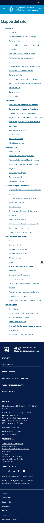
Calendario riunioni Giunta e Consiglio (23, 36)
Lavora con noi (14, 87)
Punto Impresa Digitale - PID (19, 317)
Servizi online (14, 96)
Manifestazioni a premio (18, 249)
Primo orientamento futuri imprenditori (23, 104)
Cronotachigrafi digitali (17, 172)
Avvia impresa (10, 100)
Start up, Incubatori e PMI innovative (22, 113)
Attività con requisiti (16, 143)
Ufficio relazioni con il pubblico (17, 418)
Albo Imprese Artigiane (17, 130)
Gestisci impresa (11, 147)
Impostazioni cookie (9, 519)
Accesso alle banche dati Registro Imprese (24, 160)
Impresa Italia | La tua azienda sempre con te (25, 326)
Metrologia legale (15, 245)
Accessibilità (6, 497)
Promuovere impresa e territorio (17, 185)
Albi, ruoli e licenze (16, 138)
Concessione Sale (15, 75)
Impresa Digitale (11, 304)
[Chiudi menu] (36, 4)
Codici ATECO (14, 134)
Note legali (6, 506)
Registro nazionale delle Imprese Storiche (24, 224)
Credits (4, 510)
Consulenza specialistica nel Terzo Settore (24, 109)
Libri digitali (13, 330)
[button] (40, 9)
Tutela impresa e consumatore (16, 236)
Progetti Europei (15, 206)
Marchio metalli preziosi (17, 253)
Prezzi (11, 241)
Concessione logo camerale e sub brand (23, 79)
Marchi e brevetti (15, 258)
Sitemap (5, 493)
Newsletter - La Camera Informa (21, 70)
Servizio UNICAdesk (16, 279)
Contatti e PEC (14, 41)
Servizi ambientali (15, 177)
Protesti (12, 262)
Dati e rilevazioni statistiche (19, 228)
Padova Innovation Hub (17, 321)
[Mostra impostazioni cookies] (42, 262)
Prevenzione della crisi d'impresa (21, 266)
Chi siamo (12, 32)
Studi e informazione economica (20, 232)
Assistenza (6, 515)
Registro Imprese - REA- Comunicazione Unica (26, 117)
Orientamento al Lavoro (17, 181)
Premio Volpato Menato (17, 219)
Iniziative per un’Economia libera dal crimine (25, 300)
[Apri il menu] (3, 9)
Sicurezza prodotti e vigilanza (19, 275)
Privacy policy (6, 502)
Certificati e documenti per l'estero (21, 155)
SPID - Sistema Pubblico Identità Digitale (24, 313)
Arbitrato (12, 270)
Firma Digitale (14, 309)
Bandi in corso (14, 92)
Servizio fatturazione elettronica (21, 334)
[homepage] (23, 9)
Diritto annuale (14, 151)
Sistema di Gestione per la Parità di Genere (24, 66)
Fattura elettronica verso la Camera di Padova (25, 83)
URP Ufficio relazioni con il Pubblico (22, 53)
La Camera (9, 28)
